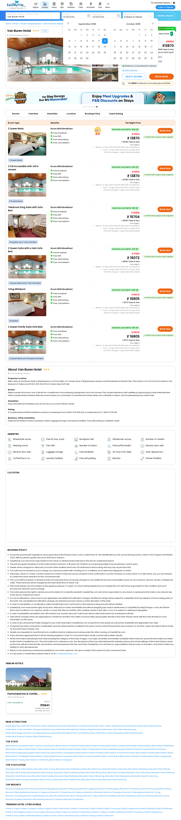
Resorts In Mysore (76, 792)
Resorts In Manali (57, 795)
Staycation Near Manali (159, 769)
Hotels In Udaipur (28, 808)
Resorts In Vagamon (40, 792)
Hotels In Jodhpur (99, 812)
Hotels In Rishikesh (163, 808)
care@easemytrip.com (66, 653)
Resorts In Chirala (59, 792)
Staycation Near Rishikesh (66, 776)
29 (81, 58)
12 (105, 40)
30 (87, 58)
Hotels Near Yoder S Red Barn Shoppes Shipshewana (30, 729)
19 (105, 46)
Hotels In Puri (31, 812)
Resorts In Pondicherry (130, 788)
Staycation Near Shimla (91, 772)
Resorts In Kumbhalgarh (108, 788)
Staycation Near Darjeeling (135, 769)
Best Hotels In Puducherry (133, 749)
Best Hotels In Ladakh (115, 745)
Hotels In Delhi (95, 808)
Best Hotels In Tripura (34, 749)
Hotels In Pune (49, 815)
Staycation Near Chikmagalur (19, 769)
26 (105, 52)
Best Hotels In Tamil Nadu (37, 759)
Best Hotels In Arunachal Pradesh (119, 752)
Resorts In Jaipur (91, 795)
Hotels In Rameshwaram (68, 815)
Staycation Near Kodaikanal (66, 772)
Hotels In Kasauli (87, 815)
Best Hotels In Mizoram (40, 752)
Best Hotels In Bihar (164, 752)
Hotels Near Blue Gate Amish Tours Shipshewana (72, 733)
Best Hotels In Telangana (60, 759)
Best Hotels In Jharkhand (84, 756)
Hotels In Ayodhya (135, 812)
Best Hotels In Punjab (15, 759)
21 (75, 52)
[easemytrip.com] (17, 8)
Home (8, 24)
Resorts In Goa (148, 788)
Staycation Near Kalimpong (91, 776)
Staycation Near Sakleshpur (68, 769)
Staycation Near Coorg (44, 769)
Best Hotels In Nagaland (160, 756)
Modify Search (165, 15)
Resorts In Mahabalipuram (36, 795)
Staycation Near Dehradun (138, 772)
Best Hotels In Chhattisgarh (18, 756)
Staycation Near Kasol (91, 779)
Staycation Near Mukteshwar (67, 779)
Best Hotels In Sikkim (15, 749)
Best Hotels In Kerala (95, 745)
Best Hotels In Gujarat (40, 756)
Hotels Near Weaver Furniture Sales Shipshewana (28, 736)
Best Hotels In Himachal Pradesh (70, 745)
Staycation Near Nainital (42, 776)
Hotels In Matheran (117, 812)
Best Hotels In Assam (145, 752)
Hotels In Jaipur (13, 808)
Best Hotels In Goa (14, 745)
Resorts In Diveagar (112, 792)
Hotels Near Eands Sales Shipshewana (143, 726)
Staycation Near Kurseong (115, 779)
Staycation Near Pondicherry (144, 776)
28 (75, 58)
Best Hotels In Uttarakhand (57, 749)
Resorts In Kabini (163, 788)
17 (93, 46)
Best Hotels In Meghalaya (17, 752)
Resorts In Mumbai (145, 795)
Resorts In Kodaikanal (73, 799)
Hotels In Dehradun (105, 815)
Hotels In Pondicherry (80, 812)
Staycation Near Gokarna (162, 772)
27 (69, 58)
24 (93, 52)
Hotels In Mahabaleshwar (30, 815)
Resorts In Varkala (74, 795)
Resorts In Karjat (13, 788)
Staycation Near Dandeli (114, 772)
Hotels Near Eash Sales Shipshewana (119, 729)
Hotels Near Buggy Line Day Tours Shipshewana (27, 733)
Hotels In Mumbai (46, 812)
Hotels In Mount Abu (61, 808)
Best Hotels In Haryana (61, 756)
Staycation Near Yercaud (17, 779)
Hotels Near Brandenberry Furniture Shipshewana (78, 729)
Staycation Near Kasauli (42, 772)
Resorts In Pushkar (14, 799)
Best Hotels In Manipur (156, 749)
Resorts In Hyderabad (69, 788)
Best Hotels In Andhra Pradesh (90, 752)
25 (99, 52)
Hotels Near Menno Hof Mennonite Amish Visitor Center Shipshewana (92, 726)
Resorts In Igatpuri (88, 788)
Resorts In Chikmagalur (133, 792)
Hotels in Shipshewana (31, 24)
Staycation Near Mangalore (117, 776)
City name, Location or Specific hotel (22, 14)
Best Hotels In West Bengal (108, 749)
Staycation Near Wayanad (18, 772)
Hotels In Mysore (62, 812)
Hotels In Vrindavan (79, 808)
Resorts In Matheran (127, 795)
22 (81, 52)
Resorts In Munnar (29, 788)
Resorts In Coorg (152, 792)
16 (87, 46)
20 (69, 52)
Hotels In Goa (12, 815)
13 (69, 46)
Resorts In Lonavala (14, 795)
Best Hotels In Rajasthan (163, 745)
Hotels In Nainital (146, 808)
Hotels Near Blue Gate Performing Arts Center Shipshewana (33, 726)
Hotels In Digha (44, 808)
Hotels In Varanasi (111, 808)
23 (87, 52)
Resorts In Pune (162, 795)
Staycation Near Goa (91, 769)
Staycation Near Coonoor (41, 779)
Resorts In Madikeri (108, 795)
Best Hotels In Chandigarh (63, 752)
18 (99, 46)
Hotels (16, 24)
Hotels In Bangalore (153, 812)
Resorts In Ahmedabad (34, 799)
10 (93, 40)
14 (75, 46)
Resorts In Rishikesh (94, 792)
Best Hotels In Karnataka (107, 756)
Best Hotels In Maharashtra (138, 745)
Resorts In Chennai (54, 799)
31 (152, 58)
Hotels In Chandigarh (15, 812)
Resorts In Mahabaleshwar (18, 792)
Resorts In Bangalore (48, 788)
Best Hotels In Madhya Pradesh (134, 756)
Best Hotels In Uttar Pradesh (82, 749)
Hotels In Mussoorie (129, 808)
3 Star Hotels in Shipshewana (56, 24)
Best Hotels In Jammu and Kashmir (39, 745)
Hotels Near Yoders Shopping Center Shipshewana (119, 733)
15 (81, 46)
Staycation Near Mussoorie (18, 776)
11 (99, 40)
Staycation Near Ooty (112, 769)
